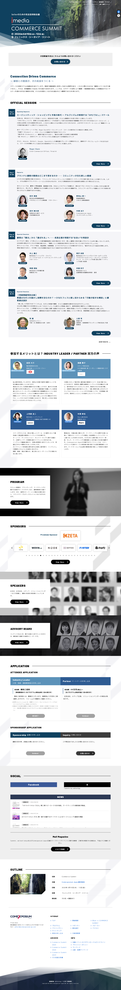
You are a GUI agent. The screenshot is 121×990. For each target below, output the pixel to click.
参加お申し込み (57, 933)
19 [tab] (77, 556)
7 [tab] (43, 556)
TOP (54, 921)
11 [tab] (55, 556)
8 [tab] (46, 556)
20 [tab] (80, 556)
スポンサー (79, 2)
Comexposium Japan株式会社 (73, 882)
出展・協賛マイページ (104, 4)
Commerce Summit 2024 (59, 948)
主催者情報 (76, 933)
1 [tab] (26, 556)
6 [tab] (41, 556)
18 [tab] (75, 556)
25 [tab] (94, 556)
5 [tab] (38, 556)
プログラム (72, 2)
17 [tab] (72, 556)
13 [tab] (60, 556)
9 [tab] (49, 556)
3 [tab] (32, 556)
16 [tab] (69, 556)
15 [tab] (66, 556)
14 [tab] (63, 556)
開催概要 (75, 921)
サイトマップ (87, 4)
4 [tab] (35, 556)
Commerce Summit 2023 (59, 953)
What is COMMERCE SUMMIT (100, 922)
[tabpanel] (21, 547)
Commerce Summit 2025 (59, 943)
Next (109, 548)
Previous (12, 548)
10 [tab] (52, 556)
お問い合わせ (59, 61)
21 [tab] (83, 556)
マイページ (94, 4)
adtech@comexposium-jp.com (25, 927)
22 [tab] (86, 556)
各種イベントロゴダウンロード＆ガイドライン (89, 942)
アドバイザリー (94, 2)
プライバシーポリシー (80, 945)
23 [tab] (89, 556)
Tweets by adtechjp (72, 788)
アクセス (107, 2)
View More (100, 163)
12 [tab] (58, 556)
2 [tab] (29, 556)
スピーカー (86, 2)
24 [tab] (92, 556)
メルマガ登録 (60, 849)
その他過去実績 (57, 958)
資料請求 (101, 2)
